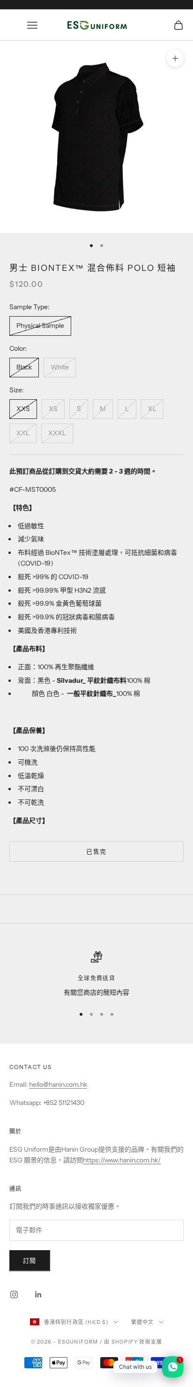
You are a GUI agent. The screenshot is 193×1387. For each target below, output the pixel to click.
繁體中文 (142, 1322)
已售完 (96, 851)
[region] (96, 974)
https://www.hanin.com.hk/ (122, 1160)
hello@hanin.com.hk (58, 1084)
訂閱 (30, 1260)
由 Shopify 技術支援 (133, 1341)
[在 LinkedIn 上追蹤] (38, 1294)
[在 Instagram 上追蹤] (14, 1294)
